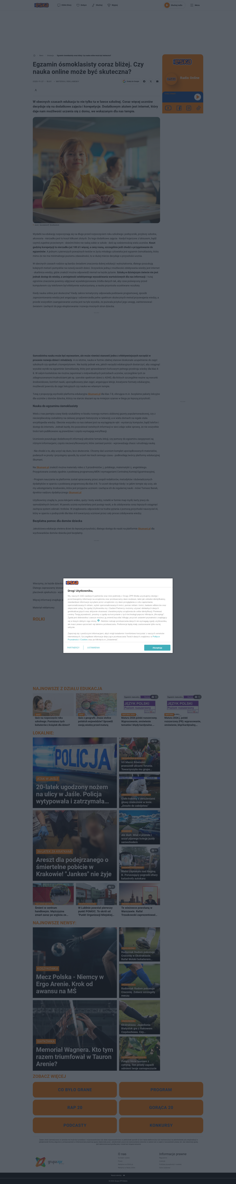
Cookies (84, 639)
